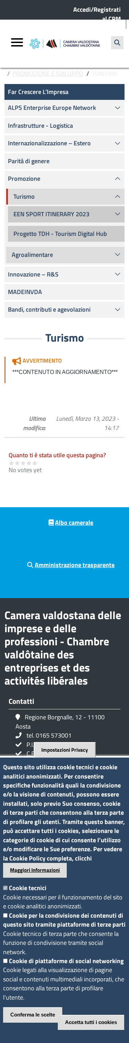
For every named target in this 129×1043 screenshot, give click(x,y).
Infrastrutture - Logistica (40, 125)
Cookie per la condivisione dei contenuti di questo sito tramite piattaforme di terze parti (64, 920)
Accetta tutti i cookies (91, 1022)
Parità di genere (29, 161)
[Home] (64, 43)
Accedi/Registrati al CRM (97, 14)
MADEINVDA (25, 291)
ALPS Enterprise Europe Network (52, 107)
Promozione (24, 178)
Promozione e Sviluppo (47, 73)
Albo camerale (74, 522)
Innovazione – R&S (33, 274)
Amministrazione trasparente (75, 565)
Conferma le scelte (32, 1015)
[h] (117, 42)
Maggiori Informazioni (35, 870)
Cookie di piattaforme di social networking (66, 961)
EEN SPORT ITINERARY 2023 (51, 214)
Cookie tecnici (27, 888)
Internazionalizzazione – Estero (49, 143)
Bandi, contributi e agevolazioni (49, 309)
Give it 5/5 (35, 463)
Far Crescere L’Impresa (38, 91)
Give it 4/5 (29, 463)
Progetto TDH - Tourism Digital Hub (60, 233)
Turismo (24, 196)
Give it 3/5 (23, 463)
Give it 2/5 (17, 463)
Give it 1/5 (11, 463)
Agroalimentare (32, 254)
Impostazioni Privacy (64, 750)
